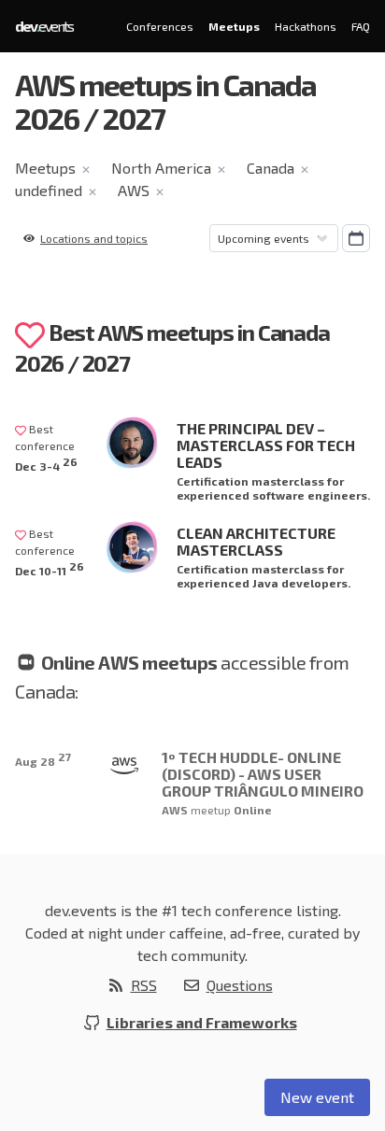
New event (317, 1097)
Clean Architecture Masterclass (256, 541)
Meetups (234, 26)
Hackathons (305, 26)
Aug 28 (43, 759)
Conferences (159, 26)
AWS (134, 190)
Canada (270, 168)
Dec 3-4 (46, 464)
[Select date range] (356, 238)
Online (253, 809)
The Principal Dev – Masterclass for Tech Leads (266, 445)
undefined (48, 190)
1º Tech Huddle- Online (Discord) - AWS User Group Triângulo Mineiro (263, 773)
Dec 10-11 (49, 568)
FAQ (360, 26)
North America (161, 168)
